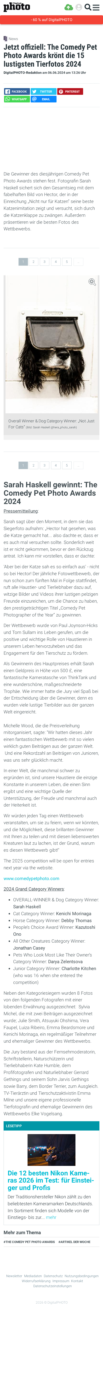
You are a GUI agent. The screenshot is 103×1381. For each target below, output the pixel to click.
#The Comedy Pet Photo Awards (29, 1242)
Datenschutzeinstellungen (52, 1286)
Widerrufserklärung (36, 1281)
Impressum (60, 1281)
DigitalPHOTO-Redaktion (23, 73)
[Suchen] (88, 7)
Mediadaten (33, 1276)
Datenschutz (53, 1276)
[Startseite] (17, 7)
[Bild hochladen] (68, 7)
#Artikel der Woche (74, 1242)
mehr (51, 1217)
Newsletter (14, 1276)
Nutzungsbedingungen (82, 1276)
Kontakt (77, 1281)
